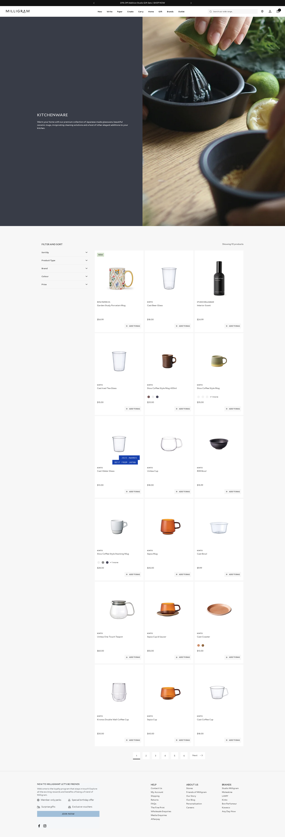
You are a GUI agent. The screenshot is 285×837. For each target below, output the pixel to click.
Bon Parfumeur (229, 803)
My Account (157, 792)
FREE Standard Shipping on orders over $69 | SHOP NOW (142, 3)
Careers (190, 807)
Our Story (191, 796)
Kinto (224, 800)
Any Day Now (229, 811)
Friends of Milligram (196, 792)
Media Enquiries (159, 815)
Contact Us (156, 788)
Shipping (155, 796)
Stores (189, 788)
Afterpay (155, 819)
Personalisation (194, 803)
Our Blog (190, 800)
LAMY (225, 796)
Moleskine (227, 792)
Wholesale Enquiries (161, 811)
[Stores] (262, 11)
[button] (278, 11)
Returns (155, 800)
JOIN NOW (68, 814)
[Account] (270, 11)
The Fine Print (157, 807)
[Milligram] (18, 11)
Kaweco (226, 807)
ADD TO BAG (134, 326)
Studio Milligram (230, 788)
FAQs (153, 803)
